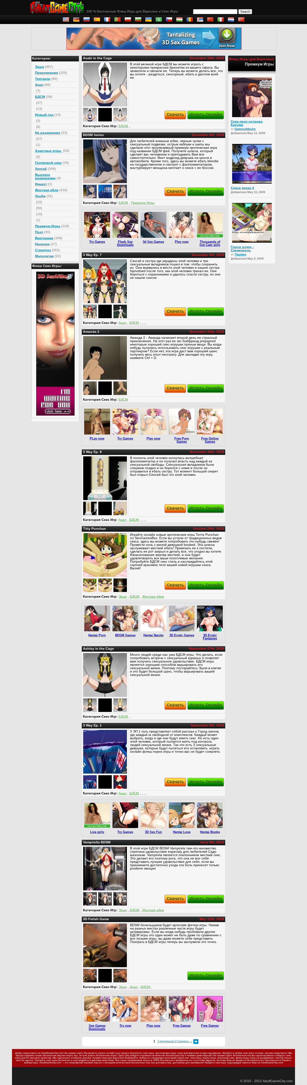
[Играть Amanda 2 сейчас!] (105, 358)
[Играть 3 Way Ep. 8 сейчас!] (105, 478)
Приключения (46, 73)
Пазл (39, 232)
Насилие (42, 244)
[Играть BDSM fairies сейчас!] (105, 161)
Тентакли (42, 79)
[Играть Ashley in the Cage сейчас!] (105, 675)
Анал (39, 85)
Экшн (39, 67)
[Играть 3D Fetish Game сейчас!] (105, 945)
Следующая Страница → (175, 1041)
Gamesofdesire (245, 129)
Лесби (40, 196)
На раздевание (47, 133)
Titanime (240, 254)
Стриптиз (43, 250)
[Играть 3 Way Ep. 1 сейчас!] (105, 752)
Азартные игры (48, 151)
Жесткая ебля (46, 190)
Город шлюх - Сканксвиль (242, 248)
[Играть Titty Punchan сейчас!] (105, 555)
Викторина (44, 238)
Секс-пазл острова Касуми (247, 123)
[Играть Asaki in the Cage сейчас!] (105, 84)
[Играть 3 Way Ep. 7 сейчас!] (105, 281)
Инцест (41, 184)
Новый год (44, 115)
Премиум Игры (47, 226)
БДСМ (40, 97)
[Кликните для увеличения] (90, 115)
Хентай (41, 169)
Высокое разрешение (45, 176)
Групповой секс (48, 163)
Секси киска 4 (242, 188)
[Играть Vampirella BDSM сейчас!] (105, 869)
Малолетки (44, 256)
